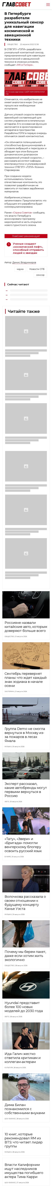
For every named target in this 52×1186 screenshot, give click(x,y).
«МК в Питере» (24, 65)
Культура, (9, 1068)
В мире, (8, 857)
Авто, (7, 802)
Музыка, (8, 747)
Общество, (10, 636)
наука (20, 269)
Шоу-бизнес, (11, 1119)
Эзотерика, (10, 691)
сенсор (40, 275)
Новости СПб (37, 269)
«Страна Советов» (22, 212)
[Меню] (47, 4)
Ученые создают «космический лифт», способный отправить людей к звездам (28, 248)
